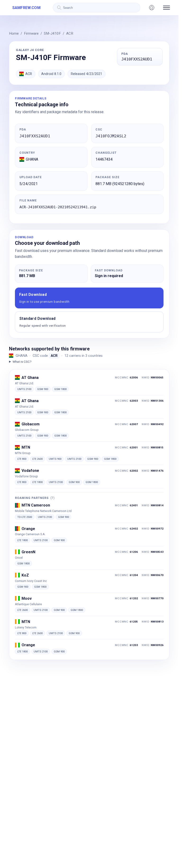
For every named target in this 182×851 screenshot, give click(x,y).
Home (14, 33)
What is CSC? (22, 361)
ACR (69, 33)
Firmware (31, 33)
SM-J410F (52, 33)
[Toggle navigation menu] (166, 7)
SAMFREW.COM (26, 7)
